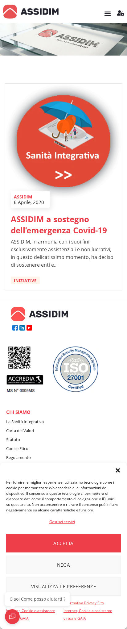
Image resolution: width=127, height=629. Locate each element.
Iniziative (25, 280)
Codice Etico (17, 448)
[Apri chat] (12, 616)
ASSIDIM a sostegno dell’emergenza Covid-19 (59, 225)
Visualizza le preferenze (63, 586)
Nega (63, 565)
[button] (118, 470)
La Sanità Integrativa (25, 421)
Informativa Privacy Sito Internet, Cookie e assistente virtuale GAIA (30, 610)
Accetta (63, 543)
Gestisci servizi (62, 521)
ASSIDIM (23, 197)
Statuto (13, 439)
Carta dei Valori (20, 430)
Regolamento (18, 457)
